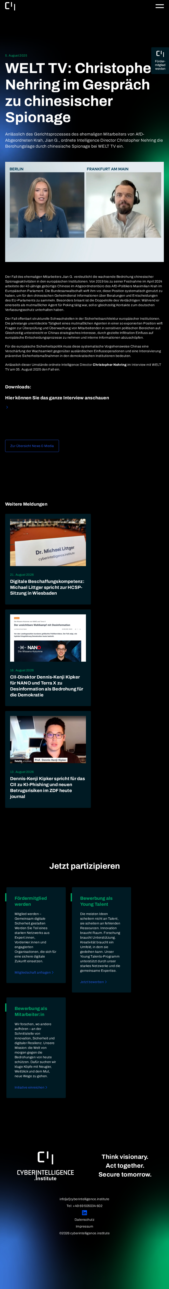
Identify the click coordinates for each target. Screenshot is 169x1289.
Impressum (84, 1226)
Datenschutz (84, 1219)
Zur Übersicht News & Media (32, 446)
